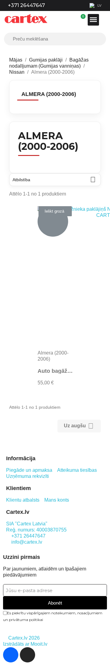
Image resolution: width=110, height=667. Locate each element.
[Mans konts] (80, 19)
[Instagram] (27, 654)
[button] (55, 211)
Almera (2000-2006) (48, 94)
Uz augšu (79, 426)
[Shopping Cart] (83, 19)
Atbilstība (54, 179)
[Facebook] (10, 654)
